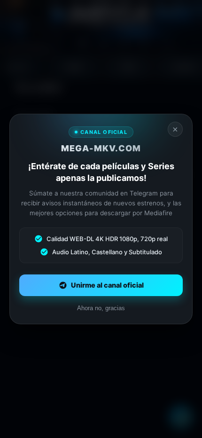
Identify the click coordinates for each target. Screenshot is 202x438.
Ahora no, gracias (101, 308)
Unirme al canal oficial (107, 285)
